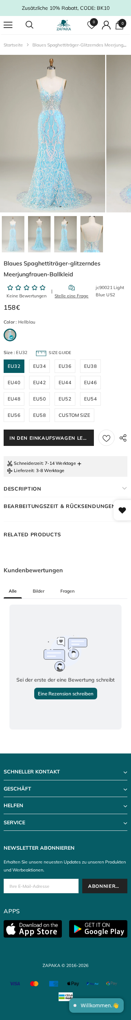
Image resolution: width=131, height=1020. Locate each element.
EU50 (39, 399)
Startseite (13, 45)
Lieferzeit (23, 470)
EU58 (39, 415)
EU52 (65, 399)
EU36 (65, 366)
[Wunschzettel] (106, 438)
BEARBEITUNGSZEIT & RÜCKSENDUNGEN (60, 506)
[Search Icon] (36, 25)
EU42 (39, 382)
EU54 (90, 399)
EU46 (90, 382)
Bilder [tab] (38, 591)
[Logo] (64, 25)
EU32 (14, 366)
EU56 (14, 415)
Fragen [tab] (67, 591)
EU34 (39, 366)
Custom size (74, 415)
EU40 (14, 382)
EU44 (65, 382)
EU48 (14, 399)
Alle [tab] (13, 591)
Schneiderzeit (28, 463)
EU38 (90, 366)
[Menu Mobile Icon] (8, 25)
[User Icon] (106, 25)
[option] (52, 133)
